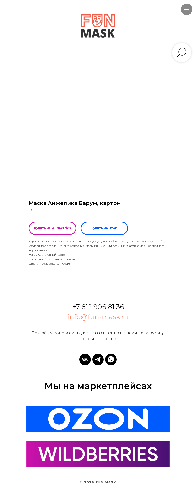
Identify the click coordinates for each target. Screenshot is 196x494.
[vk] (85, 359)
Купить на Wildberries (52, 228)
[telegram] (98, 359)
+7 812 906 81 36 (98, 307)
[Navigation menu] (186, 9)
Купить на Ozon (104, 228)
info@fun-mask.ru (98, 317)
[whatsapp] (111, 359)
